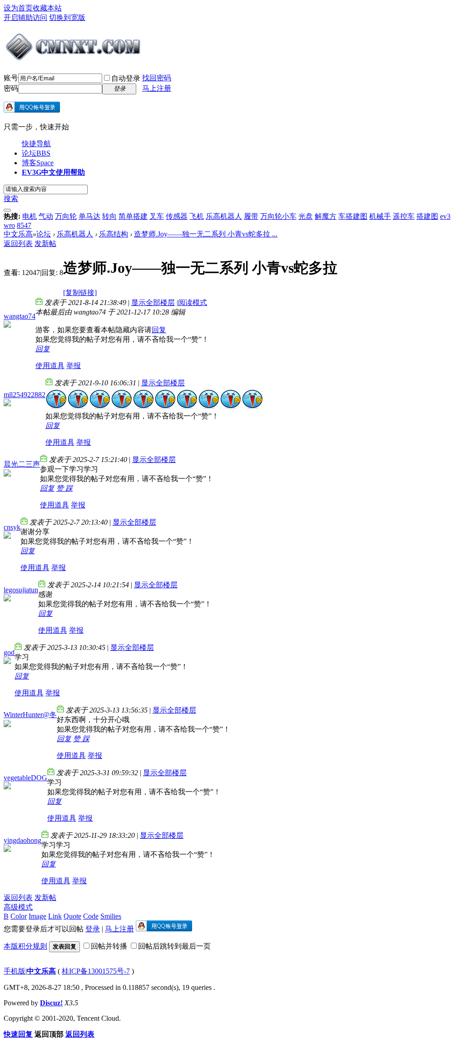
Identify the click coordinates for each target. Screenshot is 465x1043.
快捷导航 (36, 144)
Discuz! (51, 1003)
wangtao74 (19, 316)
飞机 (196, 216)
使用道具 (49, 365)
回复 (159, 330)
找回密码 (156, 78)
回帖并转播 (109, 946)
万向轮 (66, 216)
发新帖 (45, 243)
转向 (109, 216)
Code (91, 916)
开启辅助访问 (25, 17)
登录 (92, 929)
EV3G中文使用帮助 (53, 172)
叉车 (156, 216)
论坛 (36, 153)
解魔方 (325, 216)
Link (55, 916)
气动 (46, 216)
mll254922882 (24, 395)
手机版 (14, 971)
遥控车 (404, 216)
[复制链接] (80, 292)
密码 (11, 88)
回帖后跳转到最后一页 (174, 946)
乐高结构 (113, 234)
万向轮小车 (278, 216)
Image (37, 916)
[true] (7, 210)
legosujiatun (21, 590)
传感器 (177, 216)
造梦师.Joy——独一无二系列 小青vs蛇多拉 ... (205, 234)
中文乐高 (18, 234)
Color (18, 916)
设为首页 (18, 8)
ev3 (445, 216)
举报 (73, 365)
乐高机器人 (224, 216)
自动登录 (125, 78)
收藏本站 (47, 8)
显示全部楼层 (153, 302)
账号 (11, 78)
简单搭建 (133, 216)
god (9, 652)
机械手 (380, 216)
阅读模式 (192, 302)
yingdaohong (22, 840)
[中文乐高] (74, 58)
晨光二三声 (22, 464)
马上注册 (156, 88)
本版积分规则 (25, 946)
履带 (251, 216)
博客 (38, 163)
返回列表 (18, 243)
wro (9, 225)
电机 (29, 216)
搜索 (11, 198)
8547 (24, 225)
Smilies (110, 916)
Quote (72, 916)
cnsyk (12, 527)
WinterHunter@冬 (30, 714)
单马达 (89, 216)
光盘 (305, 216)
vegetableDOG (25, 778)
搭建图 (427, 216)
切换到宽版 (67, 17)
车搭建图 (352, 216)
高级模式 (18, 907)
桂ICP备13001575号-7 (96, 971)
